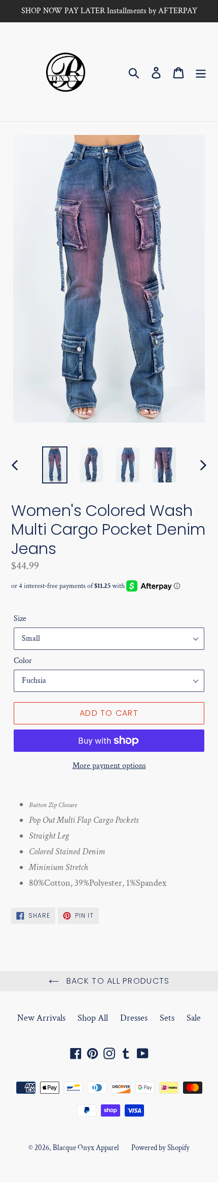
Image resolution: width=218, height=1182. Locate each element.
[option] (55, 465)
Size (20, 618)
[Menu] (201, 72)
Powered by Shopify (160, 1148)
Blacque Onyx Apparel (86, 1148)
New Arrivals (41, 1018)
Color (23, 660)
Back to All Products (117, 981)
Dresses (134, 1018)
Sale (194, 1018)
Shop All (93, 1018)
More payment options (109, 765)
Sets (167, 1018)
